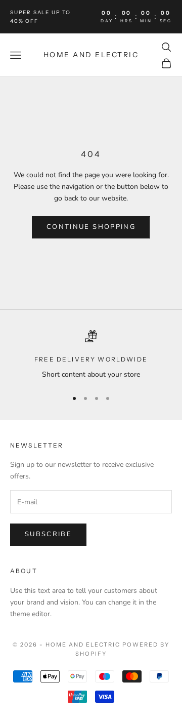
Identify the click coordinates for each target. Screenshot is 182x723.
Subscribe (48, 534)
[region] (91, 355)
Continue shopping (91, 226)
